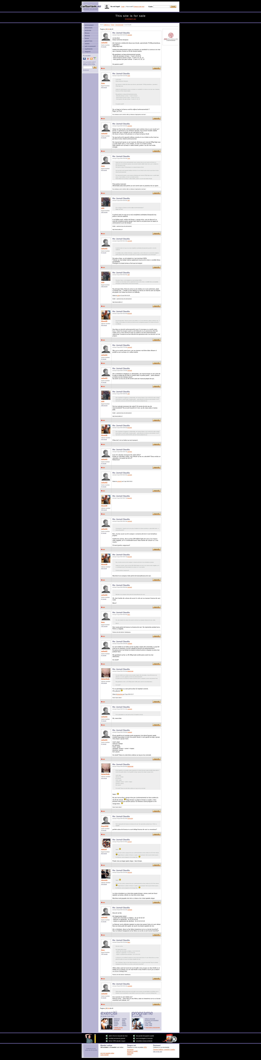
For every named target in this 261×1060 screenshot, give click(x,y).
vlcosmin (104, 880)
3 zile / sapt (148, 1025)
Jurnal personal (119, 24)
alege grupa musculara (118, 1028)
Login (122, 6)
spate (124, 1022)
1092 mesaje (104, 212)
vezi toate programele (153, 1027)
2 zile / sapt (148, 1023)
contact (129, 1054)
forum (87, 38)
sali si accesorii (90, 46)
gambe (124, 1018)
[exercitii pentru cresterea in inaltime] (130, 1042)
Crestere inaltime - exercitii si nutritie (164, 1049)
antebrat (116, 1020)
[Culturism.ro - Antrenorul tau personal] (91, 7)
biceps (116, 1022)
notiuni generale (150, 1018)
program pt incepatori (152, 1020)
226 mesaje (104, 683)
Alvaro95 (104, 321)
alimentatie (88, 28)
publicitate (130, 1053)
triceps (124, 1025)
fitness (87, 33)
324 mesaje (104, 884)
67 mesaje (103, 46)
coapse (116, 1023)
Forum (112, 24)
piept (123, 1020)
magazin (88, 51)
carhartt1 (104, 42)
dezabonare (86, 70)
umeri (116, 1025)
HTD (145, 1047)
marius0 (104, 849)
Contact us (130, 19)
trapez (124, 1023)
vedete (87, 43)
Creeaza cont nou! (138, 6)
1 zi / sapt (148, 1022)
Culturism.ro (107, 24)
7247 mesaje (104, 626)
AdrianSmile (105, 679)
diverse (87, 35)
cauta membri (104, 1055)
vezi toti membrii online (107, 1053)
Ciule (103, 83)
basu (103, 622)
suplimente (88, 49)
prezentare (130, 1049)
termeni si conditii (132, 1051)
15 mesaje (103, 830)
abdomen (117, 1018)
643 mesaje (104, 87)
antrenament (89, 25)
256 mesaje (104, 325)
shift (102, 208)
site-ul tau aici (157, 1051)
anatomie (88, 30)
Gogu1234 (104, 826)
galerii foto (88, 41)
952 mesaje (104, 853)
